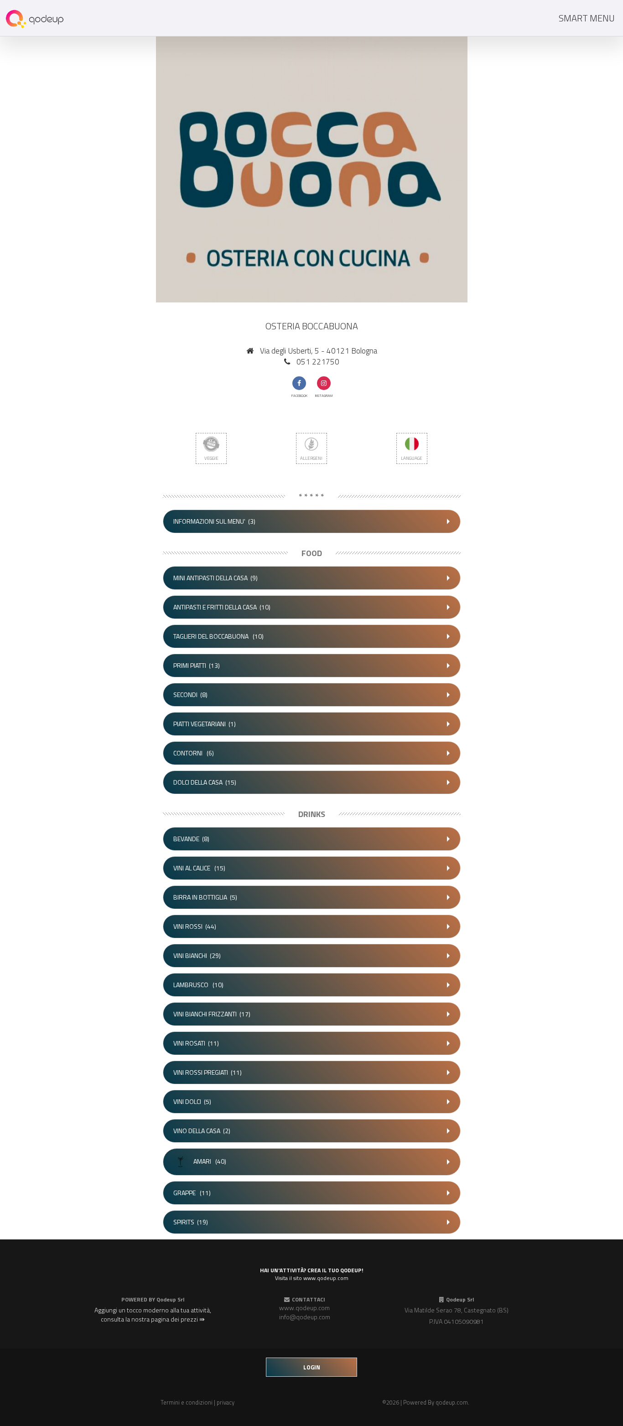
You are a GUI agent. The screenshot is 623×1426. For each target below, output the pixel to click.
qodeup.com (452, 1402)
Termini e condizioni (187, 1402)
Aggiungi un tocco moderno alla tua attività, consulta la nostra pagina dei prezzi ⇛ (152, 1314)
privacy (225, 1402)
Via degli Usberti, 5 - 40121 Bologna (318, 351)
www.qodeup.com (304, 1307)
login (311, 1367)
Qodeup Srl (170, 1299)
